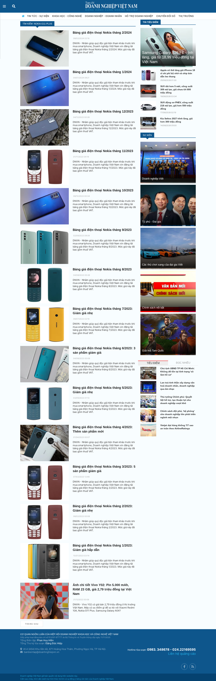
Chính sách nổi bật (153, 307)
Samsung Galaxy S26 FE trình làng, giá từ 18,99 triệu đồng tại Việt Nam (168, 57)
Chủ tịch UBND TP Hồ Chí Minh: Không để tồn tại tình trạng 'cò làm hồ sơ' (177, 371)
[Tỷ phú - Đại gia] (168, 205)
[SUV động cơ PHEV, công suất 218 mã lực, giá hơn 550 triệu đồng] (149, 107)
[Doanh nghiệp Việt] (168, 162)
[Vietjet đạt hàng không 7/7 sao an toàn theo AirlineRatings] (149, 430)
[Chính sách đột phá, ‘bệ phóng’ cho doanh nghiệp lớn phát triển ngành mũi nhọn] (149, 415)
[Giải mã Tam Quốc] (168, 334)
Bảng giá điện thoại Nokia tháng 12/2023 (103, 111)
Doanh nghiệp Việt (153, 178)
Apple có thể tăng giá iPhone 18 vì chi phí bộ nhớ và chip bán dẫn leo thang (177, 73)
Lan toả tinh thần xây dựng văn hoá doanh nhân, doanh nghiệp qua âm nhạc (177, 385)
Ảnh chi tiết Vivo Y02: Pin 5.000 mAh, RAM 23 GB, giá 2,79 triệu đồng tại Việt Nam (102, 589)
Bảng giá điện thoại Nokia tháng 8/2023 (102, 269)
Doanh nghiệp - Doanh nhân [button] (103, 16)
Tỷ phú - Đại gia (151, 221)
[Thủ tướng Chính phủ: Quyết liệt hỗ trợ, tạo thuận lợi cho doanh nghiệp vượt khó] (149, 401)
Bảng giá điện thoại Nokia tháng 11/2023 (103, 151)
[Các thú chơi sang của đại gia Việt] (168, 248)
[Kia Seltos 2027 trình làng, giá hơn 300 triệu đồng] (149, 123)
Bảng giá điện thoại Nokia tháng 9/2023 (102, 230)
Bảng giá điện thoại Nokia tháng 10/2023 (103, 190)
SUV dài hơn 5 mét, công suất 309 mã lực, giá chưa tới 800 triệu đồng (176, 89)
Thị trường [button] (186, 16)
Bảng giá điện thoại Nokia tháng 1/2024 (102, 72)
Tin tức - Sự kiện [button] (38, 16)
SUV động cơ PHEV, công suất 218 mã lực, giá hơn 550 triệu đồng (176, 105)
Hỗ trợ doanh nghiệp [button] (139, 16)
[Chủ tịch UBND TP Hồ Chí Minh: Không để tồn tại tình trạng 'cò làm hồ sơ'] (149, 373)
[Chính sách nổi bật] (168, 291)
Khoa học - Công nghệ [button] (67, 16)
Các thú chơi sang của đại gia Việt (162, 264)
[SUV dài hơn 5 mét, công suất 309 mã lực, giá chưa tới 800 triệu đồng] (149, 91)
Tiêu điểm (153, 363)
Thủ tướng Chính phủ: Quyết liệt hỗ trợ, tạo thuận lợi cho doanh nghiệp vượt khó (176, 400)
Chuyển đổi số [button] (166, 16)
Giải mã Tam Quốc (153, 350)
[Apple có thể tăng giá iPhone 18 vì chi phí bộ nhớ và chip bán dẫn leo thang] (149, 75)
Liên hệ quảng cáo (182, 654)
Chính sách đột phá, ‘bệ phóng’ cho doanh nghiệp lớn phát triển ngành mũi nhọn (178, 414)
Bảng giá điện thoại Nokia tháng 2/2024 (102, 32)
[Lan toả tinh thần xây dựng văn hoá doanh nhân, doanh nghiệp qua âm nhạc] (149, 387)
